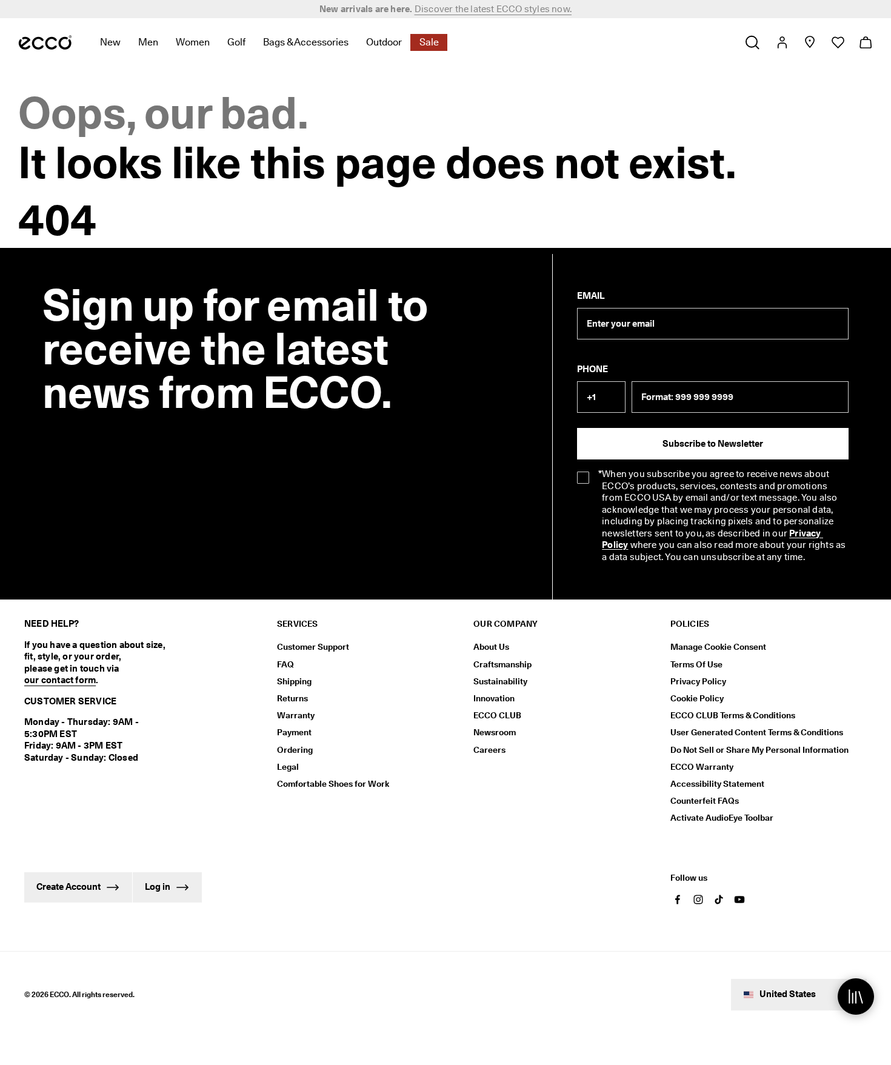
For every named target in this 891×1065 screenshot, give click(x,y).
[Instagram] (698, 899)
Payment (294, 732)
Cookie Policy (697, 698)
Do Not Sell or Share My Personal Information (759, 750)
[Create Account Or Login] (781, 42)
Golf (236, 42)
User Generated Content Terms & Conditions (756, 732)
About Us (491, 647)
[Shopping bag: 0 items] (865, 42)
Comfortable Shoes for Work (333, 784)
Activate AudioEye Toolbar (721, 818)
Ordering (295, 750)
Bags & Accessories (306, 42)
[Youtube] (739, 899)
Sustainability (500, 681)
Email (590, 295)
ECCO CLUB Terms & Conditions (732, 715)
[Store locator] (809, 42)
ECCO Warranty (701, 767)
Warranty (296, 715)
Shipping (294, 681)
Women (193, 42)
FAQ (285, 664)
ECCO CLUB (497, 715)
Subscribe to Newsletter (712, 443)
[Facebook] (677, 899)
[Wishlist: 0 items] (837, 42)
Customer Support (313, 647)
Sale (429, 42)
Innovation (494, 698)
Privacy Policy (698, 681)
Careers (489, 750)
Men (148, 42)
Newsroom (494, 732)
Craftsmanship (502, 664)
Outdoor (384, 42)
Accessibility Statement (717, 784)
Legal (288, 767)
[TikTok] (719, 899)
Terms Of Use (696, 664)
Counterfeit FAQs (704, 801)
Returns (292, 698)
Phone (592, 369)
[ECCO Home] (45, 42)
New (110, 42)
